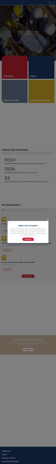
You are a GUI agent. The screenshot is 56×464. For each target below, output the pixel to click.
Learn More (28, 239)
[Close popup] (47, 219)
